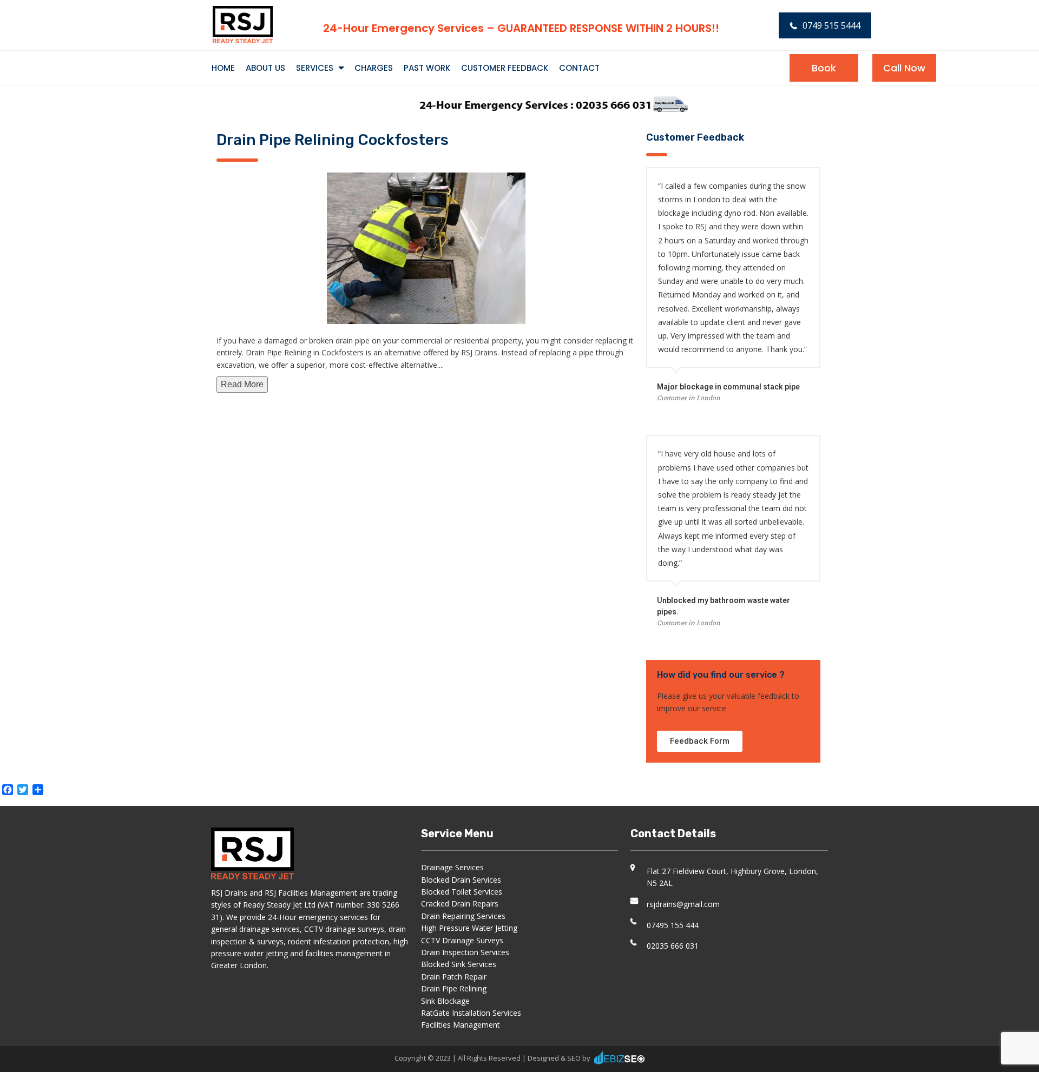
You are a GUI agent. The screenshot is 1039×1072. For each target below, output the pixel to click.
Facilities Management (460, 1025)
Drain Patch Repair (453, 976)
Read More (242, 384)
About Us (265, 68)
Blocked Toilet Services (461, 891)
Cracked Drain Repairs (459, 903)
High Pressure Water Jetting (469, 928)
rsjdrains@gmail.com (683, 904)
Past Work (427, 68)
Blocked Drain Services (461, 880)
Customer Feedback (504, 68)
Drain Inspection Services (465, 952)
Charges (373, 68)
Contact (579, 68)
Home (223, 68)
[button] (824, 68)
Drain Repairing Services (463, 916)
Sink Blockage (445, 1001)
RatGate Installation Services (471, 1013)
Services (314, 68)
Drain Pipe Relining (453, 988)
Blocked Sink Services (458, 964)
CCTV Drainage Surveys (462, 940)
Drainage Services (452, 867)
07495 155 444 (673, 925)
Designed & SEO (554, 1058)
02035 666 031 (673, 946)
